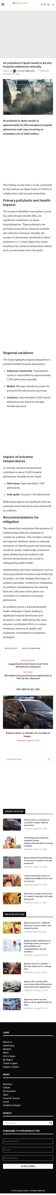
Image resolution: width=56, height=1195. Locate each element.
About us (7, 1042)
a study (35, 185)
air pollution (11, 648)
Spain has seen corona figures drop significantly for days (38, 1002)
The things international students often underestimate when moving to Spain (38, 842)
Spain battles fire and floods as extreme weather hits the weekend (38, 860)
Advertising (8, 1045)
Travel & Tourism (11, 1098)
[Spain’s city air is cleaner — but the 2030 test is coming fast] (12, 968)
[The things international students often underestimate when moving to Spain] (12, 842)
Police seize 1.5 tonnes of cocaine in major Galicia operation (36, 822)
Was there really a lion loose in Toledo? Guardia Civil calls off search (38, 896)
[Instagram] (48, 4)
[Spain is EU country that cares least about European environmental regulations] (12, 986)
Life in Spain (9, 1056)
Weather (7, 1049)
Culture (6, 1087)
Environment (9, 1091)
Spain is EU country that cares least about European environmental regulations (38, 984)
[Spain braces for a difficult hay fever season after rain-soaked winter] (12, 927)
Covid (6, 1102)
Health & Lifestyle (12, 1105)
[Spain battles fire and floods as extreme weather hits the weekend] (12, 862)
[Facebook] (41, 4)
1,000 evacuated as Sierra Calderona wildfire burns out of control (38, 878)
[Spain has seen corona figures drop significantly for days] (12, 1004)
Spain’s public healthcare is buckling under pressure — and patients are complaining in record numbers (37, 946)
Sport (5, 1094)
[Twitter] (45, 4)
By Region (8, 1059)
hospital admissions (31, 648)
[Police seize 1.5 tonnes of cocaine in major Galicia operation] (28, 712)
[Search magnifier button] (51, 1123)
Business (7, 1084)
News (6, 1052)
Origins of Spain (11, 1067)
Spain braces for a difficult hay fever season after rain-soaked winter (38, 925)
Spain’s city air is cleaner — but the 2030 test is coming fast (37, 966)
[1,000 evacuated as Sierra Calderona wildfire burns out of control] (12, 880)
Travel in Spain (10, 1063)
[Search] (53, 4)
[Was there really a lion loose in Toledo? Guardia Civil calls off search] (12, 898)
